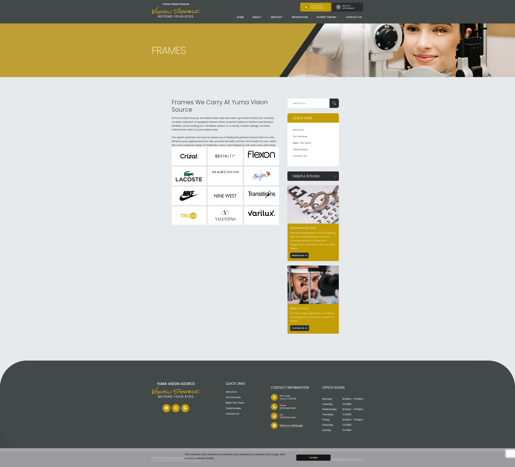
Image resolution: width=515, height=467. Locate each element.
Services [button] (276, 17)
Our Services (300, 136)
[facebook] (166, 408)
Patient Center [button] (326, 17)
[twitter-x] (176, 408)
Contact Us (354, 17)
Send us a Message (291, 426)
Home (240, 17)
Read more (298, 255)
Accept (313, 457)
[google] (185, 408)
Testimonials (300, 149)
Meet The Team (302, 143)
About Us (298, 129)
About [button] (256, 17)
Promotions (300, 17)
